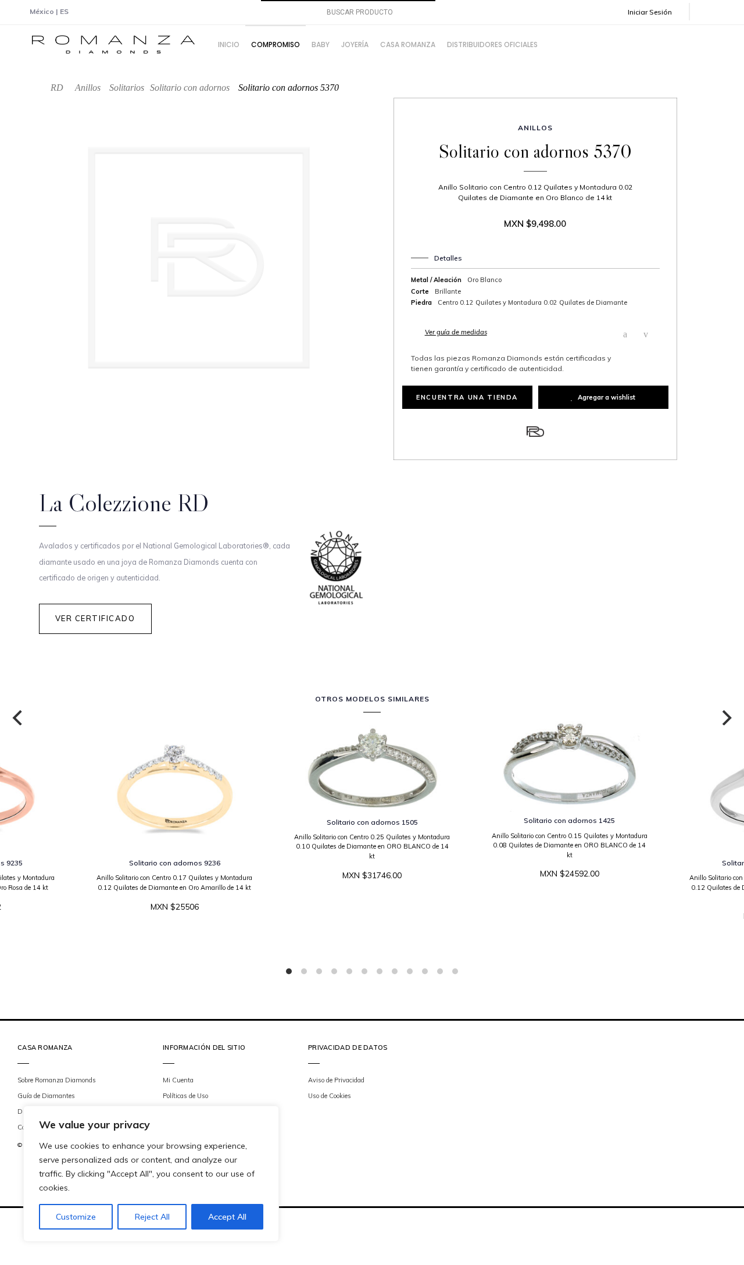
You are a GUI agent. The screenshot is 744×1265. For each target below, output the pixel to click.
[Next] (725, 718)
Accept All (227, 1216)
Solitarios (126, 87)
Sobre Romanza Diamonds (56, 1080)
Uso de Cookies (329, 1096)
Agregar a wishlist (606, 397)
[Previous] (18, 718)
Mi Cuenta (178, 1080)
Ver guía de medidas (456, 332)
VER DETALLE (368, 910)
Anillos (88, 87)
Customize (76, 1216)
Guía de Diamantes (46, 1096)
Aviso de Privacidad (336, 1080)
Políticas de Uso (185, 1096)
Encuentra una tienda (467, 397)
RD (57, 87)
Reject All (152, 1216)
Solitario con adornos (190, 87)
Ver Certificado (95, 618)
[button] (658, 12)
